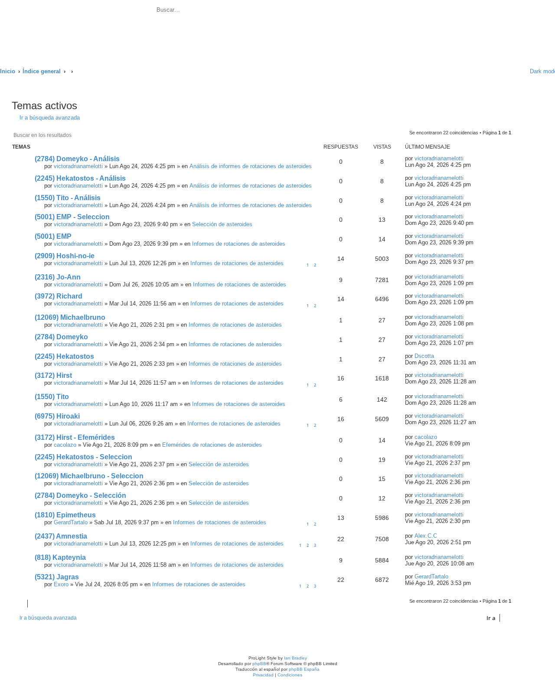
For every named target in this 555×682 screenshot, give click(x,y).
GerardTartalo (71, 522)
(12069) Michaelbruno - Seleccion (89, 476)
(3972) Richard (58, 296)
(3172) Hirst (53, 375)
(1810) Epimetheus (65, 515)
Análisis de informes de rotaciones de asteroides (250, 166)
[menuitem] (249, 11)
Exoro (61, 584)
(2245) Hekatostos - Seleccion (83, 457)
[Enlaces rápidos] (512, 71)
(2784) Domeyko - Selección (80, 495)
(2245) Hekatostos (64, 356)
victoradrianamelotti (78, 166)
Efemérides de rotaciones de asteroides (212, 445)
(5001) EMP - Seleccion (72, 217)
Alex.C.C (426, 536)
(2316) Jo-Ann (58, 277)
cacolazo (65, 445)
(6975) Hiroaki (57, 416)
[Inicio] (77, 29)
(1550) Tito (52, 396)
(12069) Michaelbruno (70, 317)
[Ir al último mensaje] (468, 158)
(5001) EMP (53, 236)
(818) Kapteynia (60, 557)
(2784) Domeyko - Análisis (77, 158)
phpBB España (304, 669)
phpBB (259, 663)
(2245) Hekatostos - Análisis (80, 178)
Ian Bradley (295, 658)
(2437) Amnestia (61, 536)
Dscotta (424, 356)
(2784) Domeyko (61, 337)
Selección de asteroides (222, 224)
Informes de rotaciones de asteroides (238, 243)
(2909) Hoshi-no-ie (65, 256)
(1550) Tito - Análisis (68, 197)
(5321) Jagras (57, 577)
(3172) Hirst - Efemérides (75, 437)
